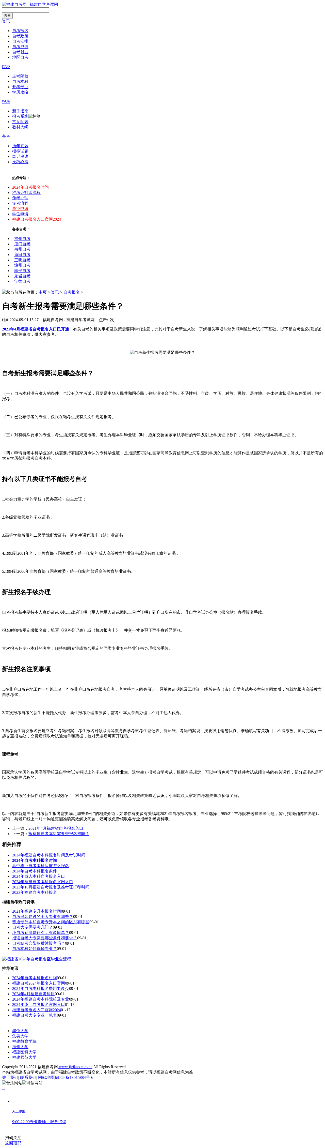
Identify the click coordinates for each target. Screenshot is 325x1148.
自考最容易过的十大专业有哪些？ (42, 916)
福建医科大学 (24, 1052)
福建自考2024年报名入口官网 (38, 983)
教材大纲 (20, 127)
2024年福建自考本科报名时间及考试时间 (48, 855)
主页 (43, 292)
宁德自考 (22, 281)
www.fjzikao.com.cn (75, 1067)
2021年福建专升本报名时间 (36, 911)
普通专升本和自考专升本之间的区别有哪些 (50, 922)
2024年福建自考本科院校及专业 (40, 999)
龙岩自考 (22, 276)
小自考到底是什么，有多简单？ (40, 932)
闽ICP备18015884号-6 (74, 1077)
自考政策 (20, 36)
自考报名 (20, 30)
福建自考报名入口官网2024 (36, 219)
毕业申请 (20, 208)
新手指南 (20, 111)
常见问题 (20, 121)
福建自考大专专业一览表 (34, 1015)
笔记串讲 (20, 156)
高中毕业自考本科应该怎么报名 (40, 866)
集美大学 (20, 1036)
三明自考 (22, 260)
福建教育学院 (24, 1041)
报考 (6, 101)
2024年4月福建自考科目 (33, 994)
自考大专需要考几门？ (32, 927)
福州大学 (20, 1047)
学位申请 (20, 214)
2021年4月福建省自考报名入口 (55, 828)
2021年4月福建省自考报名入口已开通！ (37, 329)
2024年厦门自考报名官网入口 (38, 1004)
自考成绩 (20, 46)
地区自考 (20, 57)
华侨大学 (20, 1031)
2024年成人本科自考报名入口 (38, 876)
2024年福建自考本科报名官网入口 (42, 882)
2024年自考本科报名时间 (34, 978)
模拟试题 (20, 151)
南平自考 (22, 270)
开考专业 (20, 87)
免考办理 (20, 198)
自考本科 (20, 81)
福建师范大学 (24, 1057)
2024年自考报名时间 (30, 187)
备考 (6, 136)
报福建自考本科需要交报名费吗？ (58, 834)
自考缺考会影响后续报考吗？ (38, 943)
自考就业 (20, 52)
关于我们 (10, 1077)
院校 (6, 67)
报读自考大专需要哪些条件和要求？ (44, 938)
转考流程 (20, 203)
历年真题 (20, 146)
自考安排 (20, 41)
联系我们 (27, 1077)
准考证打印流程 (26, 192)
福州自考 (22, 238)
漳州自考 (22, 265)
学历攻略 (20, 92)
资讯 (6, 21)
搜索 (7, 16)
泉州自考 (22, 249)
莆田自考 (22, 254)
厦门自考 (22, 244)
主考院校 (20, 76)
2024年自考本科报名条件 (34, 871)
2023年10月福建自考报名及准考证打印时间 (50, 887)
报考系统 (20, 116)
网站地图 (45, 1077)
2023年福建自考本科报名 (34, 892)
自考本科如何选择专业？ (34, 948)
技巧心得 (20, 162)
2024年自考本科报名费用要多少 (40, 988)
